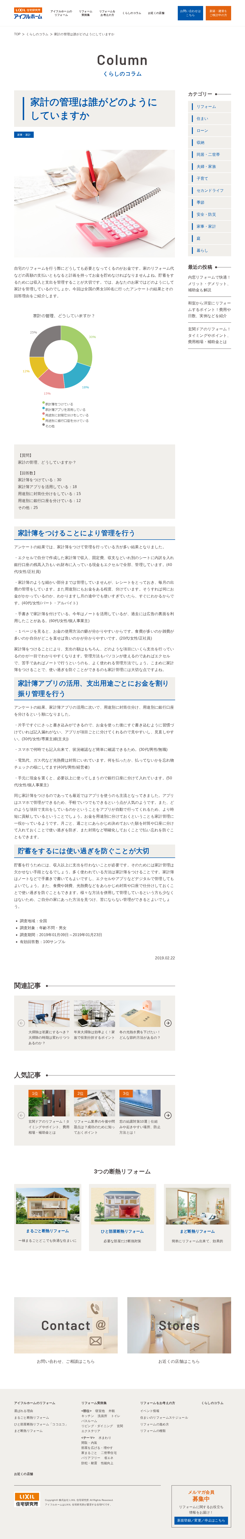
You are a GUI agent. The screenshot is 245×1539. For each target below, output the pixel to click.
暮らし (202, 250)
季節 (201, 202)
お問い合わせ (190, 13)
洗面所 (102, 1416)
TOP (17, 34)
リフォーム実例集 (86, 13)
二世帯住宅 (109, 1453)
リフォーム (206, 107)
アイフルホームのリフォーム (61, 13)
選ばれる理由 (23, 1411)
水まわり (105, 1438)
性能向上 (107, 1463)
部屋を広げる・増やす (97, 1448)
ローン (202, 130)
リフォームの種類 (153, 1431)
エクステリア (90, 1431)
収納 (201, 142)
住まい (202, 119)
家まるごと (89, 1453)
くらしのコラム (131, 13)
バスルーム (89, 1421)
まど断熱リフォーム (197, 1231)
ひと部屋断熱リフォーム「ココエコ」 (41, 1424)
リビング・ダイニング (97, 1426)
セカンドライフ (210, 190)
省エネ (109, 1458)
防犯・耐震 (89, 1463)
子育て (202, 178)
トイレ (116, 1416)
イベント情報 (149, 1411)
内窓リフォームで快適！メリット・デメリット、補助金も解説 (209, 283)
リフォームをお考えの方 (107, 13)
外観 (112, 1411)
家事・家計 (206, 226)
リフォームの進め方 (154, 1424)
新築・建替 (218, 13)
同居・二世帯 (208, 154)
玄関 (120, 1426)
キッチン (87, 1416)
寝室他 (100, 1411)
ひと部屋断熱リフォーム (122, 1231)
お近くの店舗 (156, 13)
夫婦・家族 (206, 166)
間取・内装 (89, 1443)
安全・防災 (206, 214)
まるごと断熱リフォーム (47, 1231)
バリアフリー (90, 1458)
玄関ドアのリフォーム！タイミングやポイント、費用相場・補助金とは (209, 335)
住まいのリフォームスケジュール (164, 1417)
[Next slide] (168, 1023)
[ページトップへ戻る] (229, 1526)
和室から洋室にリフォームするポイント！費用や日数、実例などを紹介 (209, 309)
